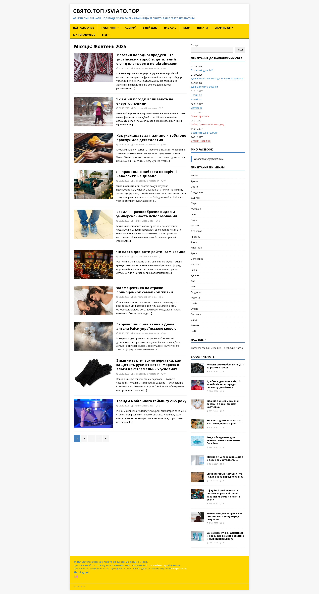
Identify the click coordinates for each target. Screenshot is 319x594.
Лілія (193, 286)
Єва (193, 281)
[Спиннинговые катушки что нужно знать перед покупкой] (197, 480)
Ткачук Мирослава (144, 220)
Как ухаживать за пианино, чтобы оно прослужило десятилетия (151, 137)
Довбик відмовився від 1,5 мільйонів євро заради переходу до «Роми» (224, 384)
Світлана (196, 314)
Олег (193, 214)
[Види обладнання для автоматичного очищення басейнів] (197, 444)
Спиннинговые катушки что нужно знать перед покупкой (225, 475)
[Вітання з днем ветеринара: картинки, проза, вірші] (197, 427)
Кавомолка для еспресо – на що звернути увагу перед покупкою (225, 516)
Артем (194, 181)
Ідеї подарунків (83, 27)
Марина (195, 297)
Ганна (194, 269)
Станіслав (196, 231)
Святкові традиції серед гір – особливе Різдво (217, 347)
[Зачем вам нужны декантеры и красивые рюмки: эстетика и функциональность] (197, 539)
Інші (104, 34)
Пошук (194, 45)
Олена (194, 308)
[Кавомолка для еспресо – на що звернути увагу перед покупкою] (197, 519)
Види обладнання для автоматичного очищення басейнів (223, 440)
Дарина (195, 275)
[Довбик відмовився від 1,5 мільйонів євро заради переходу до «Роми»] (197, 387)
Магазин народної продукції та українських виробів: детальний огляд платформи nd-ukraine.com (146, 59)
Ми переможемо (84, 34)
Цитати (202, 27)
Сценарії (130, 27)
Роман (194, 220)
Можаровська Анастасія (146, 68)
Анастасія (196, 247)
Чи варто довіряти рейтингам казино (150, 251)
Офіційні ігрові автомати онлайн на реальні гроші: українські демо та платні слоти (223, 495)
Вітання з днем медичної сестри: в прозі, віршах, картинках (223, 403)
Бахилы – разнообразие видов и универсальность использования (146, 213)
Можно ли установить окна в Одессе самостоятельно (225, 458)
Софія (194, 319)
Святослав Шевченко (145, 108)
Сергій (194, 186)
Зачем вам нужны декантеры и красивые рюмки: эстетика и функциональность (225, 535)
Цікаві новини (223, 27)
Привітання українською (209, 158)
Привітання (108, 27)
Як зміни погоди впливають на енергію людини (144, 101)
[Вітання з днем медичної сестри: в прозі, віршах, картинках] (197, 407)
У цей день (150, 27)
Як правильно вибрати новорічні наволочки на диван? (146, 173)
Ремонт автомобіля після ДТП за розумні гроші (226, 366)
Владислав (197, 192)
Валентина (197, 258)
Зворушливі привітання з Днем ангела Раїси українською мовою (146, 326)
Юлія (194, 330)
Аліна (194, 242)
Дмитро (195, 197)
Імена (186, 27)
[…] (133, 88)
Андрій (194, 175)
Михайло (196, 208)
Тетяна (195, 325)
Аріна (194, 253)
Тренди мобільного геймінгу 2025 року (151, 401)
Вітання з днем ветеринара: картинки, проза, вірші (224, 422)
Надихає (170, 27)
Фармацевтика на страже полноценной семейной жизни (144, 290)
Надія (194, 303)
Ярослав (195, 236)
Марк (194, 203)
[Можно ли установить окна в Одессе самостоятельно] (197, 463)
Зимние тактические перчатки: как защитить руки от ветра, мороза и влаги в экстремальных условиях (148, 364)
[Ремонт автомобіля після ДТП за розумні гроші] (197, 371)
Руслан (195, 225)
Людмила (196, 292)
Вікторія (195, 264)
